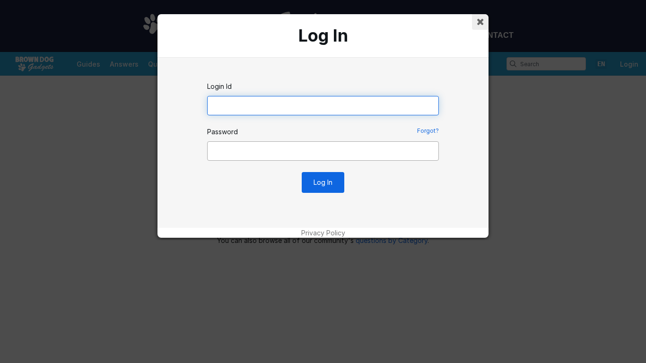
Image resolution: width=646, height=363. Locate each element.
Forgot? (428, 130)
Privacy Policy (323, 233)
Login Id (219, 86)
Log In (323, 182)
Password (222, 132)
